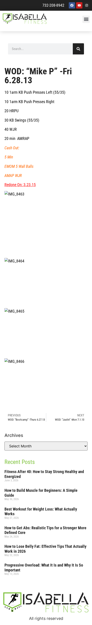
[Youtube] (79, 5)
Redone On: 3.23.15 (20, 184)
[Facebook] (72, 5)
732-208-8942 (53, 5)
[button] (86, 19)
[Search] (78, 48)
